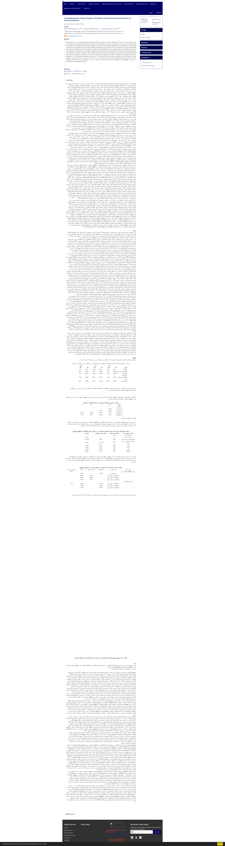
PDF (146, 37)
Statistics (146, 58)
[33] (114, 324)
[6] (117, 122)
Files (144, 30)
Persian (158, 13)
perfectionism (77, 71)
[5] (132, 113)
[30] (132, 303)
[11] (92, 239)
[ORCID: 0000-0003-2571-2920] (80, 28)
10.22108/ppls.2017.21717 (74, 36)
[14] (109, 255)
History (145, 42)
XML (143, 34)
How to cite (147, 53)
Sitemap (66, 840)
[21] (108, 285)
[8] (75, 124)
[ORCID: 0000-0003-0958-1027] (118, 28)
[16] (101, 269)
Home (65, 4)
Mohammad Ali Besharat (71, 29)
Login (151, 13)
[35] (114, 327)
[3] (111, 94)
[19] (127, 285)
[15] (132, 257)
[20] (121, 285)
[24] (101, 287)
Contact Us (87, 8)
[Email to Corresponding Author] (79, 28)
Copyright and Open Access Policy (112, 4)
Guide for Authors (94, 4)
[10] (119, 167)
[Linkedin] (132, 837)
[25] (114, 296)
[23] (120, 287)
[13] (79, 250)
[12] (85, 248)
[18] (93, 275)
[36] (107, 327)
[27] (124, 298)
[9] (129, 160)
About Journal (68, 830)
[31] (114, 303)
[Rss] (140, 837)
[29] (97, 298)
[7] (124, 124)
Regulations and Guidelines (72, 8)
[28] (111, 298)
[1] (130, 83)
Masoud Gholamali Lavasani (109, 29)
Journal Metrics (128, 4)
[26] (133, 298)
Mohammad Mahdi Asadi (91, 29)
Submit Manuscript (141, 4)
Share (145, 47)
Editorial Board (68, 833)
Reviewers (153, 4)
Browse (72, 4)
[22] (133, 287)
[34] (80, 324)
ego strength (67, 71)
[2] (115, 87)
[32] (92, 303)
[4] (130, 106)
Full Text (70, 80)
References (71, 814)
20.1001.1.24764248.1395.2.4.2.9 (75, 74)
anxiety (85, 71)
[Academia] (136, 837)
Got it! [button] (220, 844)
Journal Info (81, 4)
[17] (100, 275)
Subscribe (157, 832)
